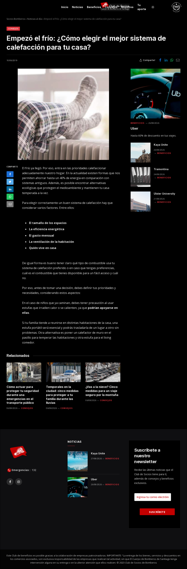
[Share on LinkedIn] (166, 60)
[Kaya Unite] (140, 152)
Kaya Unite (161, 144)
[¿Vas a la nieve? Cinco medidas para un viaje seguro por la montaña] (102, 372)
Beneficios (94, 7)
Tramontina (161, 169)
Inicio (64, 7)
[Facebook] (10, 174)
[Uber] (155, 93)
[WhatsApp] (10, 197)
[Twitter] (10, 182)
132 (33, 470)
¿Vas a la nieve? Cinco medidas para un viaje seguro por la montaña (101, 391)
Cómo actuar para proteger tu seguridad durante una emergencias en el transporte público (23, 395)
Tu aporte (141, 7)
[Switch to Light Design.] (153, 7)
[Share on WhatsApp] (172, 60)
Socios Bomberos (16, 18)
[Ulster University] (140, 201)
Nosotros (127, 7)
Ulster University (164, 193)
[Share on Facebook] (160, 60)
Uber (134, 128)
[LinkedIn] (10, 189)
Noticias (77, 7)
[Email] (10, 204)
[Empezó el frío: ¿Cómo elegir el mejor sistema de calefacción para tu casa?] (63, 114)
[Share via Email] (177, 60)
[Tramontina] (140, 177)
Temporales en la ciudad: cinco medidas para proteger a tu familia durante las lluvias (62, 395)
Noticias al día (34, 18)
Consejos (111, 7)
